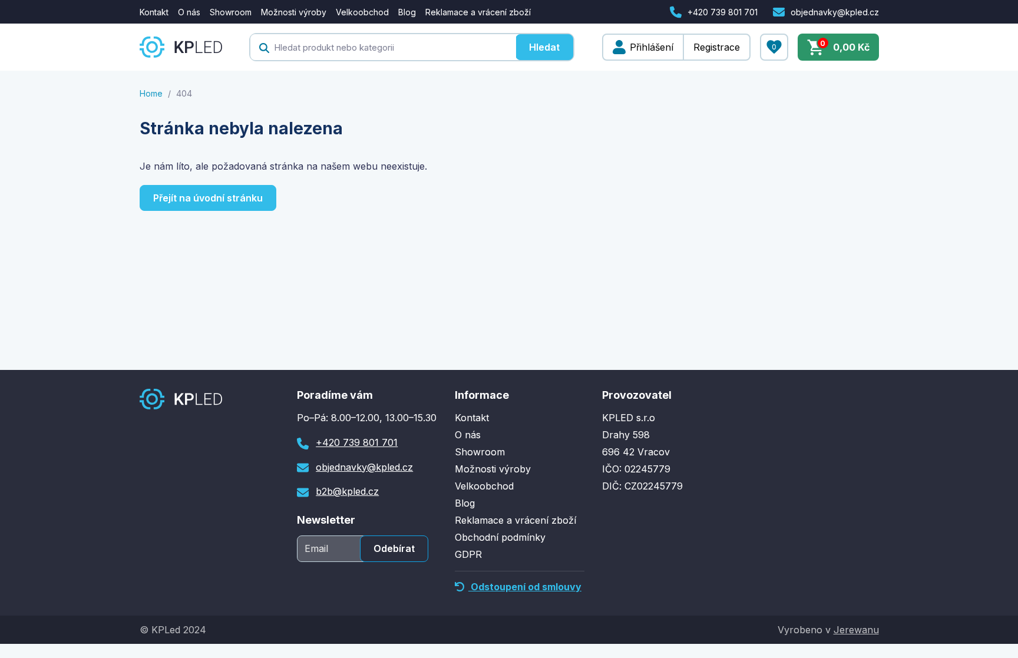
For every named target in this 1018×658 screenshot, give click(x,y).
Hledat (544, 47)
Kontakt (154, 12)
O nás (189, 12)
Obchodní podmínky (500, 537)
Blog (407, 12)
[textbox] (382, 47)
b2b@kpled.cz (347, 491)
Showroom (231, 12)
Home (151, 93)
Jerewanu (856, 630)
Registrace (716, 47)
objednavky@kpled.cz (835, 12)
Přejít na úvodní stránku (208, 198)
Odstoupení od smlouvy (524, 587)
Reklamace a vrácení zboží (478, 12)
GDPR (468, 554)
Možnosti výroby (293, 12)
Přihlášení (651, 47)
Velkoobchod (362, 12)
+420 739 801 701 (723, 12)
